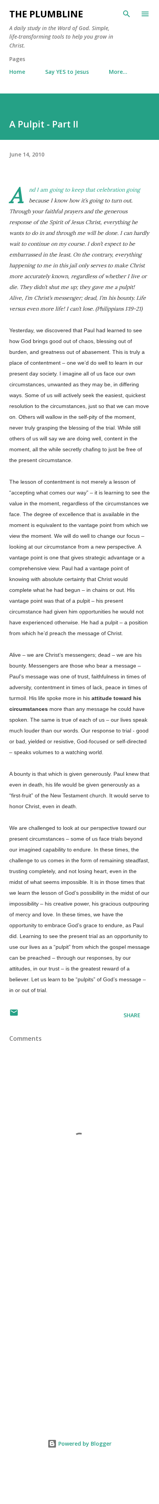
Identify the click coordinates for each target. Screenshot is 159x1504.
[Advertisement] (79, 1326)
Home (17, 71)
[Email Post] (14, 1015)
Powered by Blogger (84, 1443)
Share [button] (131, 1015)
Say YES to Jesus (67, 71)
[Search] (126, 14)
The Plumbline (46, 13)
